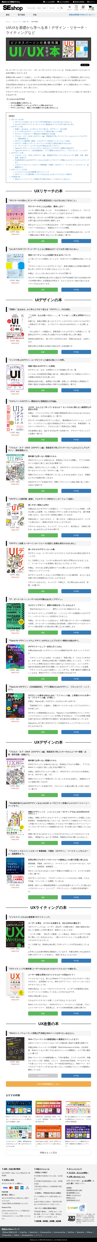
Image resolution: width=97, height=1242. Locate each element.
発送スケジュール (42, 1169)
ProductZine (6, 1235)
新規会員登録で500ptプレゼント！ (82, 15)
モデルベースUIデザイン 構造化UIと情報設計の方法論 (35, 134)
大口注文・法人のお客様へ (78, 1173)
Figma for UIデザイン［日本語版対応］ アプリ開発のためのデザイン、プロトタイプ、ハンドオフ (51, 150)
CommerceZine (59, 1232)
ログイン (92, 2)
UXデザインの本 (17, 153)
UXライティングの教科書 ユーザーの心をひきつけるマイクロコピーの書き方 (43, 174)
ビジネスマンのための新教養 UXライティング (32, 172)
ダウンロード (83, 9)
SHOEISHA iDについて (73, 1200)
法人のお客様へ (64, 2)
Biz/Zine (71, 1232)
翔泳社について (71, 1197)
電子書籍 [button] (21, 15)
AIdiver (16, 1235)
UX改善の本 (15, 177)
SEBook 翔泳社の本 (9, 1232)
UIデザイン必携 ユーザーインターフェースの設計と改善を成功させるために (43, 143)
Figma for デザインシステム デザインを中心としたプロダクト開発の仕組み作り (44, 148)
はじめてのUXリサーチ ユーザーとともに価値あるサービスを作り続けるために (44, 124)
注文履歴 (76, 9)
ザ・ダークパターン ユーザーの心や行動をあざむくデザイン (37, 146)
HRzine (89, 1232)
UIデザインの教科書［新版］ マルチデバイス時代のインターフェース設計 (42, 141)
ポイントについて (75, 1169)
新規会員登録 (79, 2)
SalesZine (80, 1232)
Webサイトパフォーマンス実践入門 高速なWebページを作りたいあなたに (42, 179)
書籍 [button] (7, 15)
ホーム (8, 22)
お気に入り (69, 9)
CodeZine (23, 1232)
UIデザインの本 (17, 127)
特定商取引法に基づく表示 (74, 1190)
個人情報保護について (72, 1192)
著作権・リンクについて (73, 1195)
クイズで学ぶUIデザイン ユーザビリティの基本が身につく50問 (38, 131)
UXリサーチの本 (17, 119)
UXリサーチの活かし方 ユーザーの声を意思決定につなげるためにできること (43, 122)
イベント (38, 1235)
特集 (35, 15)
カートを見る (91, 8)
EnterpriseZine (45, 1232)
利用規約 (69, 1187)
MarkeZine (34, 1232)
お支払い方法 (8, 1180)
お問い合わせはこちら (76, 1177)
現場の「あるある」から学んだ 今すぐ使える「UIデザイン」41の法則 (41, 129)
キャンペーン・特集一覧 (21, 22)
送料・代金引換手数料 (11, 1169)
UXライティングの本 (19, 170)
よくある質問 (50, 2)
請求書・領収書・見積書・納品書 (48, 1221)
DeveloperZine (27, 1235)
